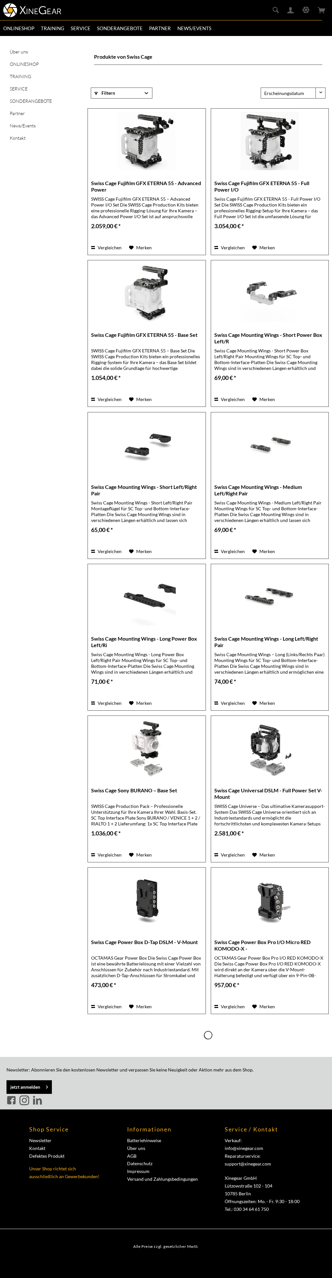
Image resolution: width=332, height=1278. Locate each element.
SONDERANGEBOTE (31, 101)
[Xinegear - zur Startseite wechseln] (32, 11)
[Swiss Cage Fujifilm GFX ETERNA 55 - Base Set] (146, 293)
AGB (131, 1156)
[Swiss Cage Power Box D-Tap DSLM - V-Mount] (146, 900)
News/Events (23, 125)
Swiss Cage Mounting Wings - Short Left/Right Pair (144, 490)
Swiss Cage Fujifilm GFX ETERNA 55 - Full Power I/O (261, 186)
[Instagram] (25, 1100)
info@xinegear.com (244, 1148)
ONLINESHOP (24, 64)
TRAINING (20, 76)
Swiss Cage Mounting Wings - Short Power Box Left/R (268, 338)
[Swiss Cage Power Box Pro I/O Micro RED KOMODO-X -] (269, 900)
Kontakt (18, 138)
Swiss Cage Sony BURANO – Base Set (134, 790)
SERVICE (19, 88)
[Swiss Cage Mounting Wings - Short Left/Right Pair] (146, 445)
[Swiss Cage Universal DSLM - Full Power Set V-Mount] (269, 748)
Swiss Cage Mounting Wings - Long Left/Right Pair (266, 641)
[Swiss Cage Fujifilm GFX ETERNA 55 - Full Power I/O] (269, 141)
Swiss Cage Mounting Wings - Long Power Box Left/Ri (144, 641)
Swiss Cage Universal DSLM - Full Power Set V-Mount (268, 793)
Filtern (108, 93)
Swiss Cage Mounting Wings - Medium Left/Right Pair (258, 490)
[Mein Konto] (291, 10)
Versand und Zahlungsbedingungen (162, 1179)
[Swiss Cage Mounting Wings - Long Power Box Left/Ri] (146, 596)
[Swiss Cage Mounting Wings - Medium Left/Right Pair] (269, 445)
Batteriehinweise (144, 1140)
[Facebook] (12, 1100)
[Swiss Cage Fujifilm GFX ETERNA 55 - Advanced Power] (146, 141)
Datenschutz (139, 1163)
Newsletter (40, 1140)
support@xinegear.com (248, 1163)
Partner (17, 113)
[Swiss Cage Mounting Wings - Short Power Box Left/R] (269, 293)
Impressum (138, 1171)
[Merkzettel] (306, 10)
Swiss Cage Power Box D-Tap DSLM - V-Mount (144, 942)
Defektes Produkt (47, 1156)
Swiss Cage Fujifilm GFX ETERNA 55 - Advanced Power (146, 186)
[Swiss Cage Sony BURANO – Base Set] (146, 748)
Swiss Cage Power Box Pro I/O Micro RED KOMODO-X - (262, 945)
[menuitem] (19, 28)
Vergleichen (109, 247)
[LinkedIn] (37, 1100)
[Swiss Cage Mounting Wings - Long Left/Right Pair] (269, 596)
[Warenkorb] (321, 10)
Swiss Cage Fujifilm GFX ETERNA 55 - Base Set (144, 335)
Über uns (19, 51)
